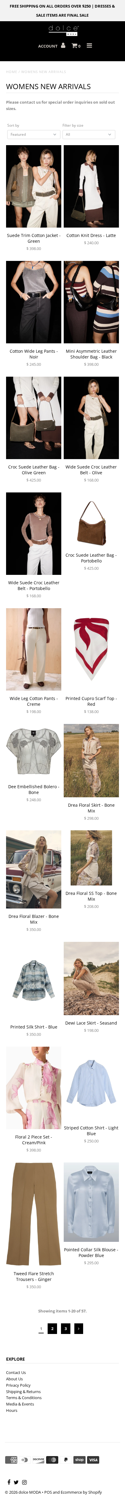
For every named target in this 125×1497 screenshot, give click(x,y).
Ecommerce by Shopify (81, 1492)
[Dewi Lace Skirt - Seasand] (91, 978)
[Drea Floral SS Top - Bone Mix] (91, 858)
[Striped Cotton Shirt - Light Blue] (91, 1083)
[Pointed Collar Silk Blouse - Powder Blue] (91, 1202)
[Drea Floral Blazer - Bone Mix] (33, 869)
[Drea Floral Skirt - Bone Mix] (91, 761)
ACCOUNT (48, 46)
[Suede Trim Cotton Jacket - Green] (33, 186)
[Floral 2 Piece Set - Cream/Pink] (33, 1088)
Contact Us (16, 1372)
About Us (14, 1379)
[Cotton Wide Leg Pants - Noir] (33, 302)
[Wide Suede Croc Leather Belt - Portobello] (33, 533)
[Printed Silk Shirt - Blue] (33, 980)
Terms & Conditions (24, 1397)
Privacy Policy (18, 1385)
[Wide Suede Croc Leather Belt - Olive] (91, 418)
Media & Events (20, 1404)
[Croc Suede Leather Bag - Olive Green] (33, 418)
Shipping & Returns (23, 1391)
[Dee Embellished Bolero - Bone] (33, 751)
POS (48, 1492)
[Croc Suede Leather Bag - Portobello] (91, 520)
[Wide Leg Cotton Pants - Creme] (33, 649)
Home (11, 71)
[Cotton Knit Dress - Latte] (91, 186)
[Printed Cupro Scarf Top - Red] (91, 649)
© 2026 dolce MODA (23, 1492)
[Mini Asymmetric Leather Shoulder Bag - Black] (91, 302)
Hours (11, 1410)
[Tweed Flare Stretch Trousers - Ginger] (33, 1214)
